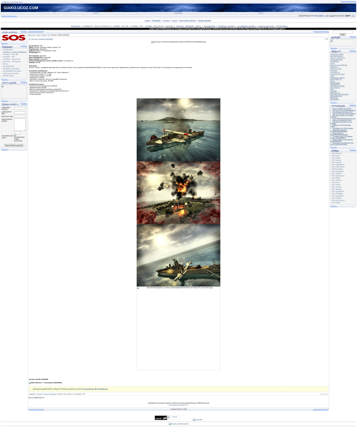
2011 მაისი (336, 182)
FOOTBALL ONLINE (337, 86)
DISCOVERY (334, 99)
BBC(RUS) (334, 98)
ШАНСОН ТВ (335, 93)
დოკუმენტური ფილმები (246, 26)
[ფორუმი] (342, 45)
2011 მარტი (336, 178)
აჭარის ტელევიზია (337, 74)
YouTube (166, 20)
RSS (353, 15)
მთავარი (96, 13)
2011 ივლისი (336, 187)
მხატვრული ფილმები (226, 26)
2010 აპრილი (337, 153)
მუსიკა (198, 26)
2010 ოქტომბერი (338, 167)
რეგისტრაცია (178, 13)
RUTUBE (333, 91)
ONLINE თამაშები (204, 20)
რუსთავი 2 (334, 67)
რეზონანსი (334, 61)
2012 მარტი (336, 202)
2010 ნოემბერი (337, 169)
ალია (332, 63)
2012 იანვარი (337, 198)
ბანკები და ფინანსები (338, 65)
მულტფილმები (209, 26)
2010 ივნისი (336, 158)
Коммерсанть (335, 82)
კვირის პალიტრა (336, 54)
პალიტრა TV (335, 72)
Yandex (147, 20)
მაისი (44, 35)
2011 (38, 35)
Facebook (156, 21)
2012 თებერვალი (338, 200)
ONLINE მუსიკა (282, 26)
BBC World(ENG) (336, 96)
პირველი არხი (336, 69)
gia (73, 394)
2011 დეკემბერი (338, 196)
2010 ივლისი (336, 160)
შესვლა (261, 13)
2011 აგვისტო (337, 189)
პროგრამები (75, 26)
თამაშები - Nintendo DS (154, 26)
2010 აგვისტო (337, 162)
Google (174, 20)
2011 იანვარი (337, 173)
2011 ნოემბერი (337, 193)
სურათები (169, 26)
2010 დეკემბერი (338, 171)
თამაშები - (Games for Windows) (14, 52)
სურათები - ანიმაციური (185, 26)
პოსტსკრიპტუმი (336, 59)
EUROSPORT (335, 84)
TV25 (332, 76)
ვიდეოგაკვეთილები (266, 26)
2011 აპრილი (337, 180)
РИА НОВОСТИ (336, 79)
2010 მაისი (336, 155)
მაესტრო (333, 70)
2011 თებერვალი (338, 176)
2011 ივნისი (336, 184)
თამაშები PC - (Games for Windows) (96, 26)
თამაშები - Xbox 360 (120, 26)
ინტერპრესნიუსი (336, 56)
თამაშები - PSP (137, 26)
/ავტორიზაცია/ (102, 389)
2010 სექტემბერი (338, 164)
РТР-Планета (335, 87)
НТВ (331, 89)
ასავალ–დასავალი (337, 58)
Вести (332, 81)
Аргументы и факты (337, 77)
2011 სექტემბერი (338, 191)
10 (48, 35)
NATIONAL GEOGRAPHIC (339, 94)
